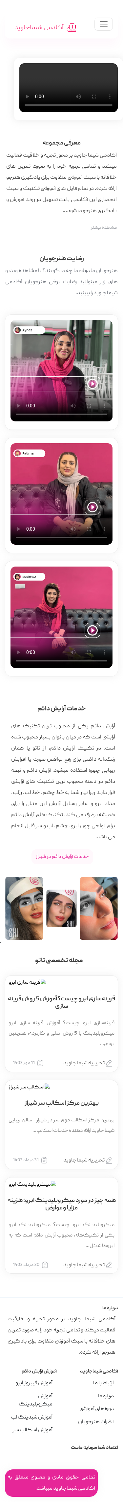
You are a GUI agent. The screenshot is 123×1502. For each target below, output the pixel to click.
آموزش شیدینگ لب (31, 1417)
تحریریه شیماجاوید (84, 1063)
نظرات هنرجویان (96, 1422)
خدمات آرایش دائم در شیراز (62, 856)
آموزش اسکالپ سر (32, 1430)
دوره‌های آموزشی (96, 1409)
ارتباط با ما (103, 1383)
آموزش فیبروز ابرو (33, 1383)
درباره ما (106, 1396)
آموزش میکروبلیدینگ (35, 1400)
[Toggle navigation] (103, 24)
